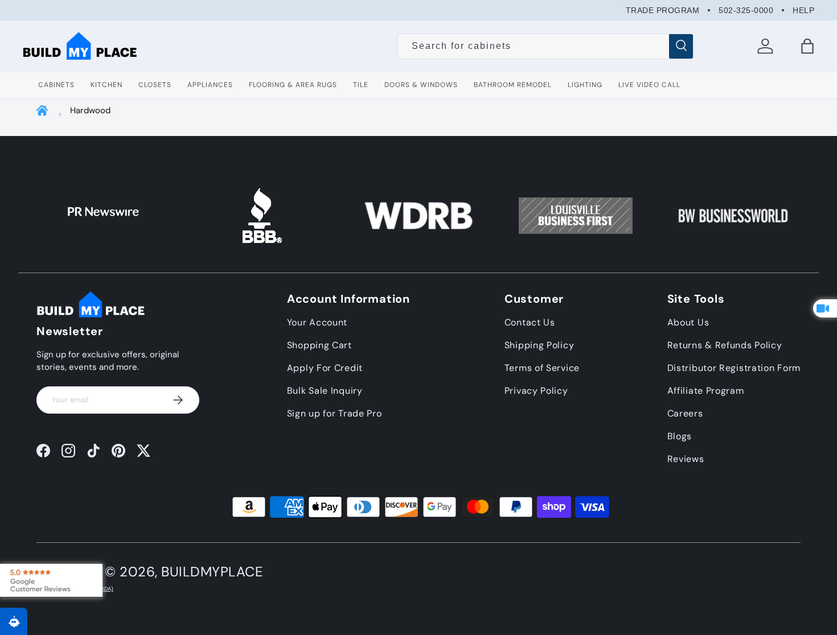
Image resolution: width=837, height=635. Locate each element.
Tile (360, 84)
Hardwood (90, 110)
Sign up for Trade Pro (334, 413)
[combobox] (545, 46)
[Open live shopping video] (825, 308)
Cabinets (56, 84)
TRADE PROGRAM (663, 10)
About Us (688, 322)
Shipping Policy (539, 345)
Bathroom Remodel (513, 84)
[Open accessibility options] (13, 621)
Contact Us (529, 322)
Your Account (317, 322)
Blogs (679, 436)
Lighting (585, 84)
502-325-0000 (746, 10)
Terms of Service (542, 368)
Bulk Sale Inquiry (325, 391)
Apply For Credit (325, 368)
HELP (803, 10)
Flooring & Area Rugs (293, 84)
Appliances (210, 84)
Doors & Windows (421, 84)
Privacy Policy (536, 391)
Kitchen (106, 84)
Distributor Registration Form (734, 368)
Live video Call (649, 84)
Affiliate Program (705, 391)
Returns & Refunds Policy (724, 345)
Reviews (685, 459)
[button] (807, 46)
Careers (685, 413)
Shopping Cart (319, 345)
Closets (154, 84)
